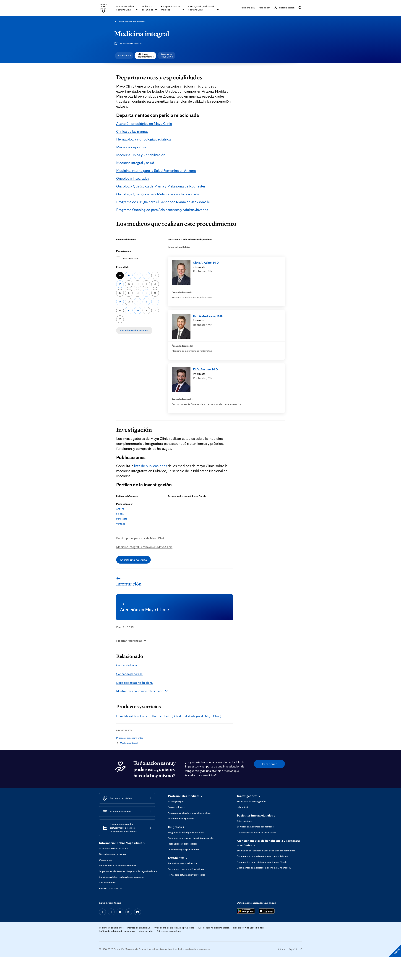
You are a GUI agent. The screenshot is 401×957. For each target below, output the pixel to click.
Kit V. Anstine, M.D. (205, 369)
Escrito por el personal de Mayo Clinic (140, 538)
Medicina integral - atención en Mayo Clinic (144, 547)
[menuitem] (124, 56)
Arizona (120, 508)
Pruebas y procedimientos (132, 21)
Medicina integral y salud (135, 162)
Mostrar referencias (129, 640)
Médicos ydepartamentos (146, 55)
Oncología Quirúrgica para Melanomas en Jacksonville (157, 194)
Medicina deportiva (131, 147)
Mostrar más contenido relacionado (139, 691)
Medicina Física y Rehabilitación (140, 155)
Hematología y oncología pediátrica (143, 139)
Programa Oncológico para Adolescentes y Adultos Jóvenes (162, 209)
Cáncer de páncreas (129, 674)
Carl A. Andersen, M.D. (208, 316)
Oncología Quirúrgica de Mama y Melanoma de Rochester (160, 186)
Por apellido (122, 267)
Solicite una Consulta (131, 43)
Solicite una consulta (133, 560)
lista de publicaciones (150, 465)
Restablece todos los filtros (134, 330)
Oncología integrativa (132, 178)
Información (124, 55)
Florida (120, 513)
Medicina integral (141, 33)
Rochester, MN (130, 258)
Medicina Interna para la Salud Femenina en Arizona (156, 170)
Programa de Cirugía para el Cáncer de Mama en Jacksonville (163, 202)
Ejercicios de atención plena (134, 682)
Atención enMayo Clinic (167, 55)
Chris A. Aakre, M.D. (206, 262)
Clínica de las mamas (132, 131)
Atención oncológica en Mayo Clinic (144, 123)
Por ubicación (123, 250)
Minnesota (121, 518)
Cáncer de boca (126, 665)
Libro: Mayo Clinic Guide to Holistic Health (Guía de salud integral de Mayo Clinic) (168, 716)
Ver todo (120, 523)
